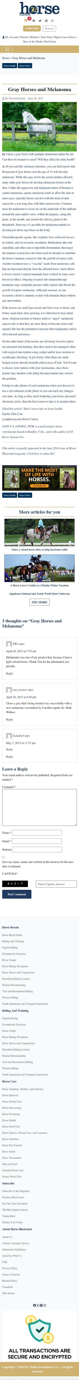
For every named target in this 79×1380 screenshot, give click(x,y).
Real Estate (50, 41)
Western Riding (10, 997)
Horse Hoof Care (11, 1126)
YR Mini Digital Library (15, 1209)
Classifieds (7, 1287)
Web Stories (8, 1293)
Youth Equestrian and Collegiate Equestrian (25, 1003)
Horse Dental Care (11, 1101)
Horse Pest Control (12, 1145)
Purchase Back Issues (13, 1197)
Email (6, 841)
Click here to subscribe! (41, 453)
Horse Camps (9, 960)
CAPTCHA (10, 873)
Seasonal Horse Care (13, 1170)
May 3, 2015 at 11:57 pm (20, 743)
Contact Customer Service (15, 1243)
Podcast (24, 37)
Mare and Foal (9, 1164)
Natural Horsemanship (13, 985)
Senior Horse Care (11, 1176)
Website (6, 849)
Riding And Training (13, 941)
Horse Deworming (11, 1107)
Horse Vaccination (11, 1157)
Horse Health (9, 65)
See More (39, 602)
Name (6, 832)
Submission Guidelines (14, 1249)
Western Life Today (12, 1222)
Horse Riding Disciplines (15, 966)
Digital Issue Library (65, 37)
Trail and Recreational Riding (17, 991)
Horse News (24, 65)
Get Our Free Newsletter (15, 1203)
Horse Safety (9, 1151)
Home (5, 58)
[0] (25, 20)
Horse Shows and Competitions (18, 972)
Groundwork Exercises (14, 953)
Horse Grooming (11, 1114)
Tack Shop (46, 37)
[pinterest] (46, 20)
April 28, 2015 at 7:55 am (21, 651)
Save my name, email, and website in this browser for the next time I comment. (37, 864)
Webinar (34, 37)
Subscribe (32, 28)
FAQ (4, 1262)
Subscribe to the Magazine (16, 1191)
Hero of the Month (32, 41)
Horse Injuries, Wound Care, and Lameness (24, 1132)
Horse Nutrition (10, 1139)
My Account (11, 37)
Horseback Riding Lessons (16, 978)
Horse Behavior (10, 1095)
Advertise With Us (11, 1255)
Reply (9, 673)
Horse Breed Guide (12, 935)
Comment (9, 787)
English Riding (10, 947)
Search (50, 28)
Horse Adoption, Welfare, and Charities (22, 1089)
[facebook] (34, 20)
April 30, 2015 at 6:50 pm (21, 697)
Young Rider (8, 1216)
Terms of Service (11, 1274)
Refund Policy (9, 1280)
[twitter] (40, 20)
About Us (7, 1237)
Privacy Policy (9, 1268)
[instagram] (52, 20)
